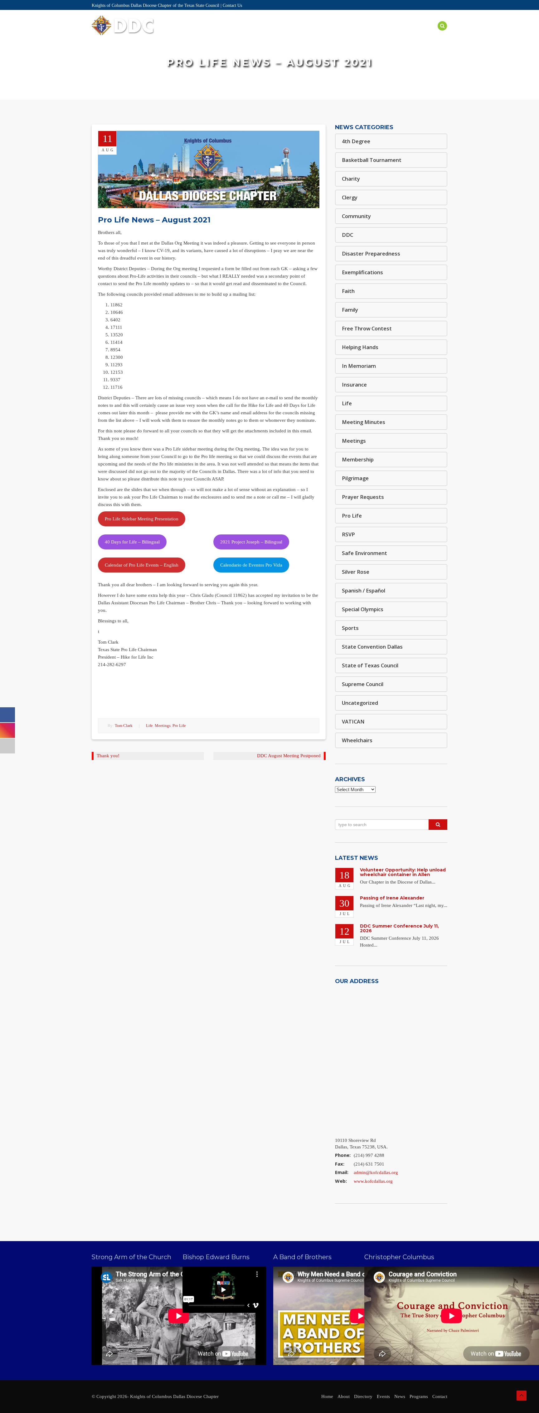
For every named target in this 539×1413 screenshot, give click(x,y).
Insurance (354, 384)
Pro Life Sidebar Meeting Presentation (141, 518)
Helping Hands (360, 347)
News (403, 33)
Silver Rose (355, 571)
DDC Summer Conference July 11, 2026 (399, 928)
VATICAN (353, 721)
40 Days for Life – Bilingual (132, 541)
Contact (439, 1396)
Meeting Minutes (363, 422)
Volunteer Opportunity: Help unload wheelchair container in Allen (403, 872)
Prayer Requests (363, 496)
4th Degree (356, 141)
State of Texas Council (370, 665)
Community (356, 216)
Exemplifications (362, 272)
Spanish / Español (363, 590)
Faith (348, 291)
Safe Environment (366, 33)
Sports (350, 627)
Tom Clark (124, 725)
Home (211, 33)
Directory (263, 33)
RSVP (348, 534)
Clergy (349, 197)
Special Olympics (362, 609)
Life (149, 725)
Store (426, 33)
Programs (323, 33)
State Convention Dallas (372, 646)
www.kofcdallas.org (373, 1181)
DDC (347, 234)
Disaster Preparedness (371, 253)
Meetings (163, 725)
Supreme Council (362, 684)
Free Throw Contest (367, 328)
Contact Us (232, 5)
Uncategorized (360, 702)
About (233, 33)
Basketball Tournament (371, 159)
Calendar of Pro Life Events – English (141, 565)
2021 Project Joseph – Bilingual (251, 541)
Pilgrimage (355, 478)
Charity (351, 178)
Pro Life (179, 725)
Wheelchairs (357, 740)
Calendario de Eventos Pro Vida (251, 565)
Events (293, 33)
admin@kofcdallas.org (376, 1172)
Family (350, 309)
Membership (358, 459)
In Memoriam (359, 365)
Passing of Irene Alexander (392, 898)
